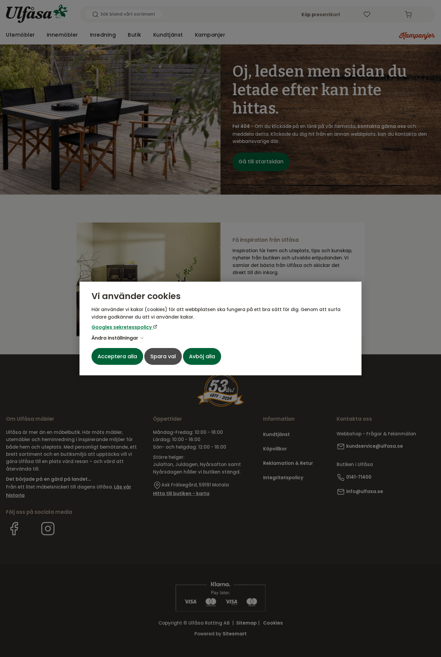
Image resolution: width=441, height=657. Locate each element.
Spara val (163, 356)
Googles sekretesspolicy (122, 327)
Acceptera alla (117, 356)
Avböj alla (202, 356)
